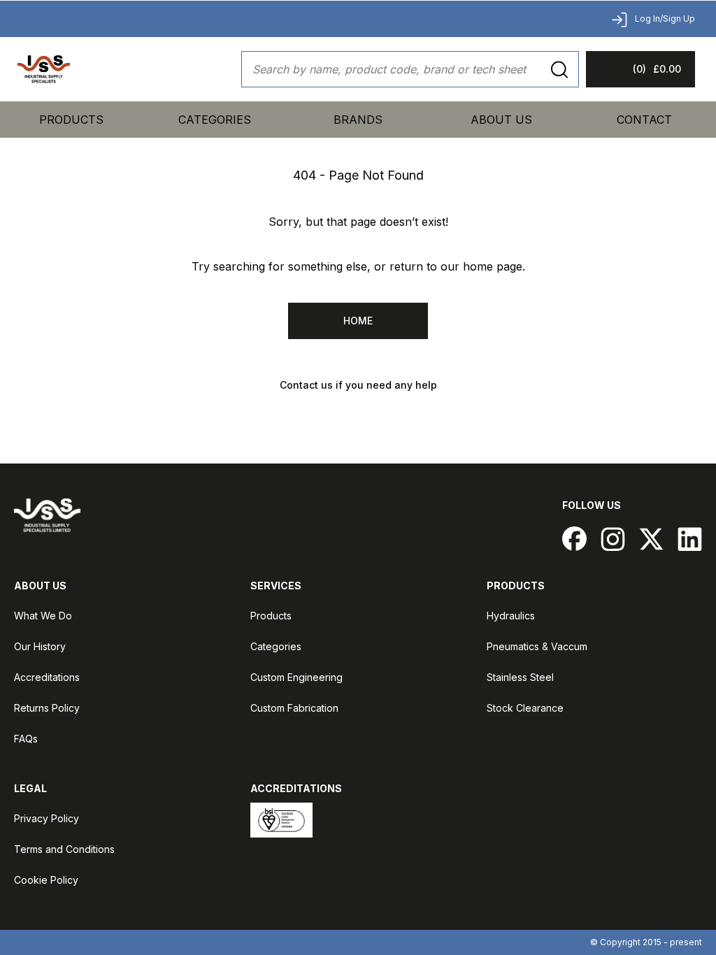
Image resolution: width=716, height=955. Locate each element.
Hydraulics (511, 616)
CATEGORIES (214, 120)
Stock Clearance (525, 708)
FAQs (26, 739)
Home (358, 320)
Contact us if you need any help (358, 385)
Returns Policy (47, 708)
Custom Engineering (296, 677)
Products (71, 120)
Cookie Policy (46, 880)
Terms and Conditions (64, 849)
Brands (358, 120)
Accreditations (47, 677)
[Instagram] (613, 538)
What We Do (43, 616)
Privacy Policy (46, 818)
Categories (275, 646)
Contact (644, 120)
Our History (40, 646)
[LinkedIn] (690, 538)
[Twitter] (651, 538)
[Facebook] (574, 538)
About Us (501, 120)
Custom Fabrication (294, 708)
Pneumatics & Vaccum (537, 646)
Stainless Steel (520, 677)
